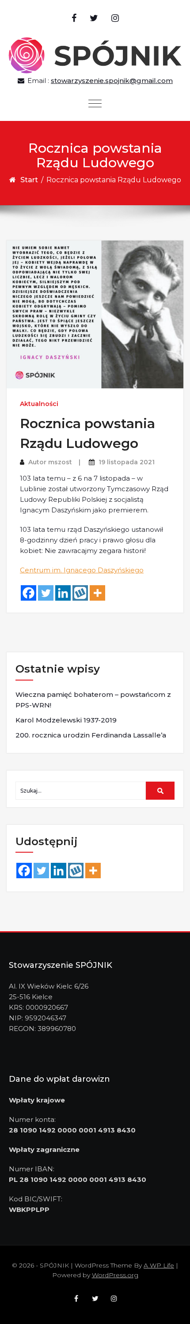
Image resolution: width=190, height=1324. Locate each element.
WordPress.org (115, 1275)
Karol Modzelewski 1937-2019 (66, 720)
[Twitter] (45, 593)
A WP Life (159, 1265)
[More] (97, 593)
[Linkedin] (63, 593)
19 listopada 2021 (127, 462)
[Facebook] (28, 593)
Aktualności (39, 404)
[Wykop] (80, 593)
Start (29, 180)
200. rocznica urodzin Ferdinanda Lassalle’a (90, 735)
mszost (60, 462)
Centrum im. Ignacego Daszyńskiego (82, 570)
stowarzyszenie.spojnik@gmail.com (112, 80)
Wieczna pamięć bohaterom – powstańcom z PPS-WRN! (93, 699)
